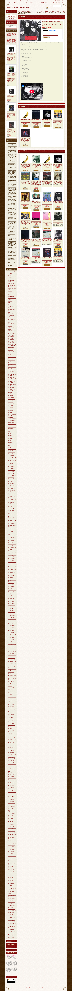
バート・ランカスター (12, 895)
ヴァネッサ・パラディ (12, 752)
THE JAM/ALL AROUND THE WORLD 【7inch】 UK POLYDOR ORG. (25, 203)
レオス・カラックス (11, 540)
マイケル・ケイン (11, 909)
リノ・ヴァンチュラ (11, 931)
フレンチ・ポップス (11, 271)
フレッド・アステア (11, 902)
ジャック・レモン (11, 845)
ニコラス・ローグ (11, 508)
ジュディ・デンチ (11, 708)
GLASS (9, 292)
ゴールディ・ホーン (11, 673)
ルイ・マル (10, 535)
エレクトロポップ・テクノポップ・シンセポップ (12, 321)
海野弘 (9, 445)
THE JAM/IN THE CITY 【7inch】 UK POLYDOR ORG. (58, 222)
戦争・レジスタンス (11, 399)
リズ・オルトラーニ (11, 615)
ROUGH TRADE (11, 296)
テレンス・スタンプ (11, 891)
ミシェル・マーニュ (11, 608)
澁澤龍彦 (9, 440)
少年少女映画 (10, 395)
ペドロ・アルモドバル (12, 523)
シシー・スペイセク (11, 687)
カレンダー (9, 947)
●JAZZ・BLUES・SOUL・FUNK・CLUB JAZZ (12, 253)
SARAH (9, 294)
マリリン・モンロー (11, 794)
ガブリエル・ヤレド (11, 558)
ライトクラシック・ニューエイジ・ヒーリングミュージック (12, 378)
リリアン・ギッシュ (11, 813)
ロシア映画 (10, 412)
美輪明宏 (9, 443)
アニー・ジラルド (11, 622)
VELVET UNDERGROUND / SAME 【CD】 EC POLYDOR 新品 (47, 121)
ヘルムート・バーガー (12, 903)
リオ (8, 810)
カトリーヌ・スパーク (12, 659)
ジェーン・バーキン (11, 683)
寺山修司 (9, 436)
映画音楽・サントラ (11, 369)
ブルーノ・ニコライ (11, 601)
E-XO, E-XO (10, 277)
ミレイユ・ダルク (11, 803)
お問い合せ (41, 5)
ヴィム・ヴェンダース (12, 466)
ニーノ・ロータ (11, 583)
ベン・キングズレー (11, 905)
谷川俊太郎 (10, 438)
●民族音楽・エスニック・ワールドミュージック (12, 248)
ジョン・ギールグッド (12, 871)
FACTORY (10, 301)
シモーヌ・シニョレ (11, 689)
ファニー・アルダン (11, 762)
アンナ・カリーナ (11, 628)
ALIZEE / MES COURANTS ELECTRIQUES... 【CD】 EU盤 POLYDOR (36, 240)
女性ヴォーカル (11, 347)
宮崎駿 (9, 431)
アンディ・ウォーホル (12, 457)
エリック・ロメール (11, 471)
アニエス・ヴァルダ (11, 452)
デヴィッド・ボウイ (11, 889)
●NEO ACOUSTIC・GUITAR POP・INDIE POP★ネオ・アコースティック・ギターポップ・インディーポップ (12, 229)
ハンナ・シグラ (11, 750)
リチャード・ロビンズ (12, 617)
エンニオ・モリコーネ (12, 556)
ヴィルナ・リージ (11, 757)
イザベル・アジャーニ (12, 634)
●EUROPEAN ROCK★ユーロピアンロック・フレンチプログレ (12, 166)
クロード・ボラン (11, 560)
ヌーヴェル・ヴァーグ (12, 403)
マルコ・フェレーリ (11, 531)
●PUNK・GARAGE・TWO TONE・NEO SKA (12, 200)
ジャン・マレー (11, 861)
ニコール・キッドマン (12, 746)
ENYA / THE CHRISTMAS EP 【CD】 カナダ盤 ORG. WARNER (25, 259)
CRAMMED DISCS (11, 283)
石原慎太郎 (10, 435)
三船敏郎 (9, 893)
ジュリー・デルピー (11, 706)
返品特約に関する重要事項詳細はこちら (50, 35)
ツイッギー (10, 728)
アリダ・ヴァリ (11, 627)
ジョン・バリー (11, 575)
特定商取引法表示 (10, 944)
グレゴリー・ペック (11, 826)
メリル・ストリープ (11, 804)
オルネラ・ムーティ (11, 658)
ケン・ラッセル (11, 477)
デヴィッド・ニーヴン (12, 888)
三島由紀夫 (10, 442)
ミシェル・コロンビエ (12, 606)
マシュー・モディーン (12, 910)
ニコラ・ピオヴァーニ (12, 584)
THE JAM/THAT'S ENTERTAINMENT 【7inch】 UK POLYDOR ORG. (47, 182)
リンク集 (9, 949)
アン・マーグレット (11, 632)
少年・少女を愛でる (11, 397)
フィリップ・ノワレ (11, 900)
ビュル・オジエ (11, 760)
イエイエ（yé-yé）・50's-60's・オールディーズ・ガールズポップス (12, 356)
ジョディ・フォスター (12, 712)
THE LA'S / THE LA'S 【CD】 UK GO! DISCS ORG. (36, 165)
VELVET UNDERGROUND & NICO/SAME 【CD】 (47, 165)
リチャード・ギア (11, 929)
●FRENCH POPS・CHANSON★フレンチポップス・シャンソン (12, 184)
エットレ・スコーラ (11, 470)
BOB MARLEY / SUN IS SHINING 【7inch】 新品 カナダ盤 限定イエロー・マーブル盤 (11, 114)
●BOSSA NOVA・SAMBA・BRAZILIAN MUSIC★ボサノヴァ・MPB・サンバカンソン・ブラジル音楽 (12, 243)
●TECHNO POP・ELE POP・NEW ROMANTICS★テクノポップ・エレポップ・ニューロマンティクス (12, 215)
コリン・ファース (11, 831)
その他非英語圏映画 (11, 420)
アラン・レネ (10, 453)
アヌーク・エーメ (11, 623)
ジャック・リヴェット (12, 486)
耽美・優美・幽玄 (11, 309)
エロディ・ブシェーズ (12, 653)
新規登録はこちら (11, 16)
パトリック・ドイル (11, 588)
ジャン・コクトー (11, 488)
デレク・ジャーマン (11, 506)
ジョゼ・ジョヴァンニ (12, 499)
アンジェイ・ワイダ (11, 455)
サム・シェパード (11, 832)
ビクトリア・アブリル (12, 758)
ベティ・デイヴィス (11, 776)
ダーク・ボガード (11, 875)
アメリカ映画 (10, 417)
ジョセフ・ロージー (11, 500)
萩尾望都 (9, 447)
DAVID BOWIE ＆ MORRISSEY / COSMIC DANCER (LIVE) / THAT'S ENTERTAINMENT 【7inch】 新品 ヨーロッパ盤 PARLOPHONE (11, 57)
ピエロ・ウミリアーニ (12, 590)
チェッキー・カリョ (11, 883)
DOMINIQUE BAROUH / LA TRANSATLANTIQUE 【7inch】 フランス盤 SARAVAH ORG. (11, 132)
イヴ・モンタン (11, 824)
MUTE (9, 302)
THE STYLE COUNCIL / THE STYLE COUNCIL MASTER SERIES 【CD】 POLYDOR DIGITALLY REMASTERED (36, 204)
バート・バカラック (11, 586)
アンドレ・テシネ (11, 459)
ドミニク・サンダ (11, 737)
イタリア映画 (10, 407)
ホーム (19, 11)
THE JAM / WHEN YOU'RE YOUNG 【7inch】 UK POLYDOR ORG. (58, 182)
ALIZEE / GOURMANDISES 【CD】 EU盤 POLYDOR (47, 241)
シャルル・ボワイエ (11, 849)
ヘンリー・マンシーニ (12, 603)
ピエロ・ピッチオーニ (12, 591)
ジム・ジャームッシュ (12, 481)
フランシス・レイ (11, 597)
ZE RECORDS (10, 278)
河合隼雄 (9, 433)
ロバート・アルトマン (12, 544)
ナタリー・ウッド (11, 742)
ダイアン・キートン (11, 726)
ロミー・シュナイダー (12, 818)
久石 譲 (9, 593)
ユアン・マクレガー (11, 921)
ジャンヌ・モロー (11, 702)
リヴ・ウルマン (11, 811)
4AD (8, 304)
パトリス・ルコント (11, 510)
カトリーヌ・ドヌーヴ (12, 661)
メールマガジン (10, 976)
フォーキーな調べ (11, 333)
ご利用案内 (35, 5)
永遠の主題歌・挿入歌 (11, 952)
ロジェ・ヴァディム (11, 542)
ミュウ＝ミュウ (11, 801)
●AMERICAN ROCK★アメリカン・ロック (30, 11)
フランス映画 (10, 405)
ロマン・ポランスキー (12, 547)
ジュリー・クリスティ (12, 704)
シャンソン (10, 273)
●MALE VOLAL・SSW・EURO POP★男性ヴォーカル (12, 193)
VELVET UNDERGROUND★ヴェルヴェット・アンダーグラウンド (52, 11)
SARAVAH (10, 275)
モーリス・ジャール (11, 612)
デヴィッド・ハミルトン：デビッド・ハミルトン (12, 504)
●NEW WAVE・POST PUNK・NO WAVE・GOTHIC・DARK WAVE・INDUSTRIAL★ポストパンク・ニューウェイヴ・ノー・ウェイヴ (12, 207)
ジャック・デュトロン (12, 843)
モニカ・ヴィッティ (11, 806)
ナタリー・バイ (11, 744)
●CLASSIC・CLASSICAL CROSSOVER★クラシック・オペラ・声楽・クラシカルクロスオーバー (12, 179)
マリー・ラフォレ (11, 790)
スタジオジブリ (11, 429)
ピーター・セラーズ (11, 898)
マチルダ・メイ (11, 785)
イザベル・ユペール (11, 637)
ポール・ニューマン (11, 907)
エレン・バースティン (12, 651)
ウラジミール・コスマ (12, 555)
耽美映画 (9, 393)
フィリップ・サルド (11, 595)
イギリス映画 (10, 410)
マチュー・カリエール (12, 912)
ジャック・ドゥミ (11, 485)
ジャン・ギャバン (11, 851)
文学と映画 (10, 392)
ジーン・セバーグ (11, 681)
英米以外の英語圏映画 (12, 418)
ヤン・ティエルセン (11, 613)
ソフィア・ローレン (11, 725)
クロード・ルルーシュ (12, 475)
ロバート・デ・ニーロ (12, 935)
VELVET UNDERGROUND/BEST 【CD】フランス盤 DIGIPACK (58, 258)
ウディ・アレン (11, 468)
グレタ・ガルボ (11, 672)
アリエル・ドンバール (12, 625)
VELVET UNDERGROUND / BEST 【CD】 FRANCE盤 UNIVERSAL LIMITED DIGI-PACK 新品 (58, 121)
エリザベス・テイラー (12, 649)
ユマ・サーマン (11, 808)
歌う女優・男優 (11, 387)
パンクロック (10, 313)
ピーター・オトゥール (12, 896)
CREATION (10, 291)
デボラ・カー (10, 733)
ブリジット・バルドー (12, 772)
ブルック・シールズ (11, 774)
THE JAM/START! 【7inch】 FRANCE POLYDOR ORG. (36, 222)
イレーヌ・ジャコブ (11, 639)
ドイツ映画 (10, 409)
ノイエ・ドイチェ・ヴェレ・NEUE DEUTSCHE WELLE (12, 325)
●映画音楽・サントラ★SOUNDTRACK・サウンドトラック (12, 257)
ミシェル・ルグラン (11, 610)
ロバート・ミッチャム (12, 937)
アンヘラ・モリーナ (11, 630)
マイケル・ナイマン (11, 605)
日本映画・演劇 (11, 422)
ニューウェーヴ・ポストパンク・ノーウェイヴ (12, 316)
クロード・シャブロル (12, 473)
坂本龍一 (9, 564)
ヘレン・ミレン (11, 781)
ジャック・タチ (11, 483)
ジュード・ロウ (11, 869)
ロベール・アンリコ (11, 545)
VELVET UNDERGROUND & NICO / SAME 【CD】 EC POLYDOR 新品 (25, 121)
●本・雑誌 (10, 265)
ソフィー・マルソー (11, 723)
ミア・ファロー (11, 799)
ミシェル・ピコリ (11, 920)
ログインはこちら (11, 18)
